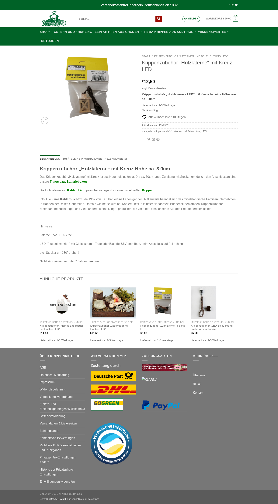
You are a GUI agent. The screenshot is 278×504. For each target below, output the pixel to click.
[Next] (237, 316)
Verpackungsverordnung (56, 396)
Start (146, 56)
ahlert (73, 190)
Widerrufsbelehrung (53, 389)
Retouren (50, 41)
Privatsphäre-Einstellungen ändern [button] (58, 460)
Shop (44, 31)
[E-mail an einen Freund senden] (153, 139)
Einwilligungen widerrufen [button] (57, 481)
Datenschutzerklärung (54, 374)
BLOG (197, 384)
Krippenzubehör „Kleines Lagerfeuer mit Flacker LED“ (61, 327)
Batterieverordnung (52, 416)
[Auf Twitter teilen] (148, 139)
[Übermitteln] (158, 19)
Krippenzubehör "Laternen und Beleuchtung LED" (191, 56)
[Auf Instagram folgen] (233, 5)
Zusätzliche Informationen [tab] (82, 158)
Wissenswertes (212, 31)
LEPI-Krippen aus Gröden (117, 31)
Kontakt (198, 392)
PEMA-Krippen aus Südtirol (168, 31)
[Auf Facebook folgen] (229, 5)
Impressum (47, 382)
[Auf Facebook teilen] (144, 139)
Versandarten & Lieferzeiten (58, 423)
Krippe (147, 190)
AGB (43, 367)
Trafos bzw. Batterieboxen (68, 181)
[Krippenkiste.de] (55, 18)
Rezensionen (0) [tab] (116, 158)
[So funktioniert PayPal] (161, 404)
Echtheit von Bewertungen (57, 438)
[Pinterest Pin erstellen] (157, 139)
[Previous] (40, 316)
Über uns (199, 375)
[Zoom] (44, 120)
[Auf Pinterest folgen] (236, 5)
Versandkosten (157, 88)
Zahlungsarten (49, 430)
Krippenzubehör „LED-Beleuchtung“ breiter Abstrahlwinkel (212, 327)
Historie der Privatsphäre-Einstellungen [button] (57, 472)
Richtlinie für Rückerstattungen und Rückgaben (60, 448)
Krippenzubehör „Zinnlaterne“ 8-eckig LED (162, 327)
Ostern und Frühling (73, 31)
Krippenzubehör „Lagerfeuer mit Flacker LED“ (109, 327)
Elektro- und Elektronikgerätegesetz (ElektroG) (62, 406)
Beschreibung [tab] (50, 158)
